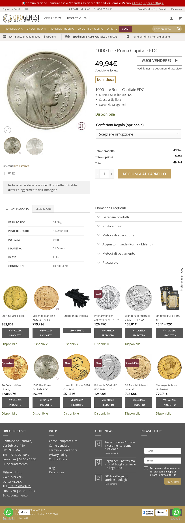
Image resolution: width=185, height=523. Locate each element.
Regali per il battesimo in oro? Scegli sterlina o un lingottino (120, 464)
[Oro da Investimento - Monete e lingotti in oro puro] (21, 18)
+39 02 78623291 (19, 486)
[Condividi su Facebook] (4, 173)
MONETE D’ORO (14, 28)
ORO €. (52, 18)
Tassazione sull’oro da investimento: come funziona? (120, 446)
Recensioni (176, 9)
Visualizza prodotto (15, 333)
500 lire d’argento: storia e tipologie (117, 478)
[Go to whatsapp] (8, 512)
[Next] (83, 90)
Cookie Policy (58, 459)
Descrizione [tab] (43, 208)
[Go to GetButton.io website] (8, 519)
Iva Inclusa (105, 79)
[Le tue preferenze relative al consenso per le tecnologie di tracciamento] (181, 279)
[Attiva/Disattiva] (98, 217)
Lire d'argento (21, 165)
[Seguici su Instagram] (26, 9)
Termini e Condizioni (63, 450)
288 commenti (117, 453)
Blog (52, 468)
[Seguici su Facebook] (23, 9)
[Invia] (178, 29)
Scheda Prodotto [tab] (17, 208)
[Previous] (9, 90)
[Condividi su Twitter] (9, 173)
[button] (171, 18)
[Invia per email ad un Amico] (13, 173)
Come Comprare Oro (63, 441)
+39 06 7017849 (18, 455)
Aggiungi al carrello (144, 173)
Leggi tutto (77, 330)
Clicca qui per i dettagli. (148, 3)
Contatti (163, 9)
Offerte (112, 28)
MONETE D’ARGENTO (62, 28)
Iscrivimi (172, 481)
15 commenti (115, 484)
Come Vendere (59, 446)
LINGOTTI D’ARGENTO (90, 28)
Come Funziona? (146, 9)
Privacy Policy (58, 455)
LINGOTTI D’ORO (36, 28)
